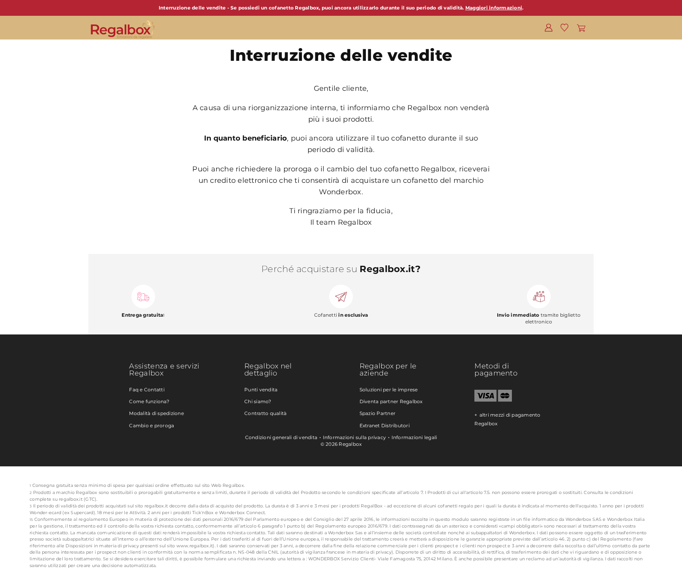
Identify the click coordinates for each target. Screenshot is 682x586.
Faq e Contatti (147, 390)
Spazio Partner (378, 413)
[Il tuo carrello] (581, 27)
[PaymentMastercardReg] (505, 400)
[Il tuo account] (549, 27)
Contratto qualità (265, 413)
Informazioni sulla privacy (354, 437)
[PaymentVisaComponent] (485, 400)
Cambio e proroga (151, 425)
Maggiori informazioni (493, 8)
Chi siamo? (258, 401)
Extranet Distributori (385, 425)
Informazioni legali (414, 437)
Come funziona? (149, 401)
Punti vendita (260, 390)
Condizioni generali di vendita (281, 437)
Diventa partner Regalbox (391, 401)
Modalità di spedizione (156, 413)
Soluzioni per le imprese (389, 390)
